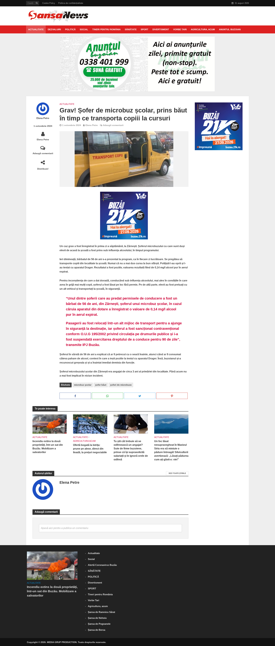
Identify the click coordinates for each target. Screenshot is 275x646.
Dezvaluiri (54, 29)
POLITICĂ (70, 29)
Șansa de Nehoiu (97, 618)
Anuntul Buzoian (230, 29)
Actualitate (36, 29)
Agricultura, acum (203, 29)
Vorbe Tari (180, 29)
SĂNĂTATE (131, 29)
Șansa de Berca (96, 630)
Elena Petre (42, 118)
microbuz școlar (82, 385)
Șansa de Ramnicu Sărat (101, 612)
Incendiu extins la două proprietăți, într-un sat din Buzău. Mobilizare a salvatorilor (47, 447)
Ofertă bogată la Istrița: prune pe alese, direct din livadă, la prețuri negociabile (90, 449)
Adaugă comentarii (43, 153)
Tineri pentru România (106, 29)
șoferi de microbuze (121, 385)
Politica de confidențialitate (70, 3)
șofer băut (100, 385)
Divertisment (160, 29)
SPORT (144, 29)
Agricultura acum (84, 441)
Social (84, 29)
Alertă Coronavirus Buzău (102, 565)
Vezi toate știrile (177, 473)
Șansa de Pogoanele (99, 623)
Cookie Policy (48, 3)
